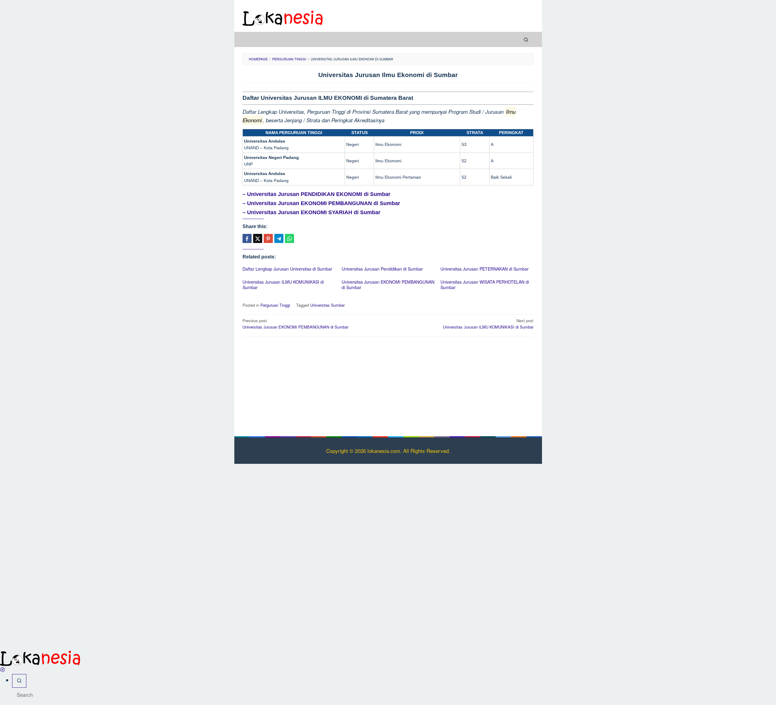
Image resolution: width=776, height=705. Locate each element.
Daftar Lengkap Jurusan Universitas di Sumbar (287, 269)
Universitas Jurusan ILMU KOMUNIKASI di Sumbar (283, 284)
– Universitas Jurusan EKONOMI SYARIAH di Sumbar (311, 212)
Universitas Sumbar (327, 305)
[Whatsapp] (289, 238)
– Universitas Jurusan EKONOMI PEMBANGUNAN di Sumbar (321, 203)
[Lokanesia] (282, 17)
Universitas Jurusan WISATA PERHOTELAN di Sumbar (484, 284)
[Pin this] (268, 238)
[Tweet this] (257, 238)
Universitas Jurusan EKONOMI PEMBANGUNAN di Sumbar (388, 284)
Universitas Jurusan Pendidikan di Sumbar (382, 269)
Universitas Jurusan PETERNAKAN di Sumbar (484, 269)
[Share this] (247, 238)
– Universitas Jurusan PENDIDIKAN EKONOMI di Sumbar (316, 194)
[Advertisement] (388, 385)
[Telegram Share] (278, 238)
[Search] (526, 39)
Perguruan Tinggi (275, 305)
